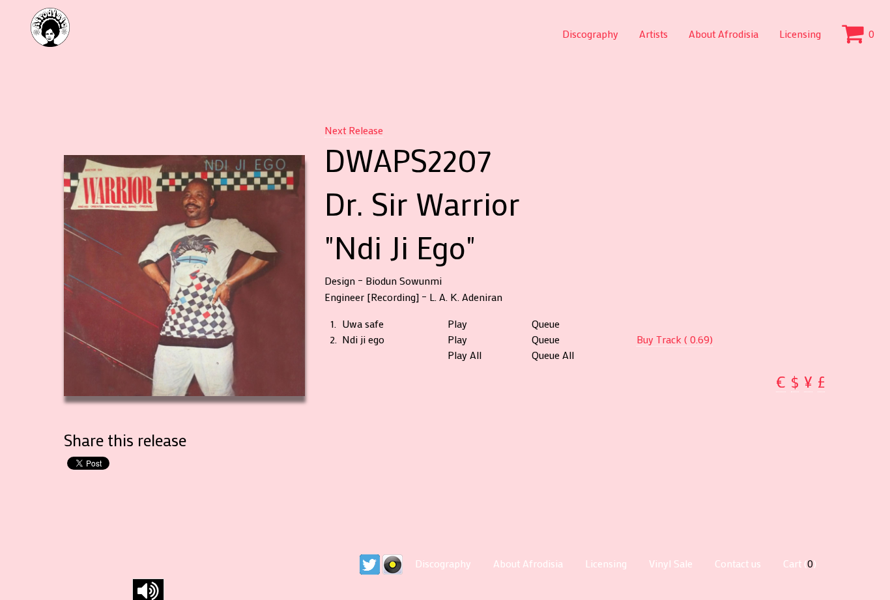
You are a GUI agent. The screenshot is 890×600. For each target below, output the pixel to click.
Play (457, 324)
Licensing (800, 33)
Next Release (353, 130)
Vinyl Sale (671, 563)
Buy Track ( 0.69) (675, 339)
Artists (653, 33)
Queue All (553, 355)
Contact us (738, 563)
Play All (464, 355)
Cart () (799, 563)
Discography (590, 33)
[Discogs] (392, 563)
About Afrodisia (723, 33)
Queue (546, 324)
